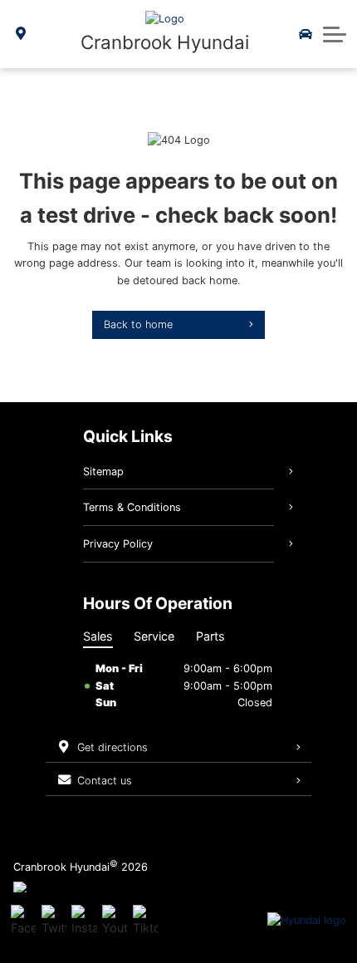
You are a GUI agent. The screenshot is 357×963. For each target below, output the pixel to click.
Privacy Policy (118, 544)
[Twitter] (54, 920)
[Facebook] (23, 920)
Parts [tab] (210, 636)
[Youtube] (114, 920)
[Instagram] (83, 920)
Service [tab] (154, 636)
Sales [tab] (98, 636)
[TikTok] (145, 920)
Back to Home (138, 324)
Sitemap (103, 471)
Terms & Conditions (132, 507)
